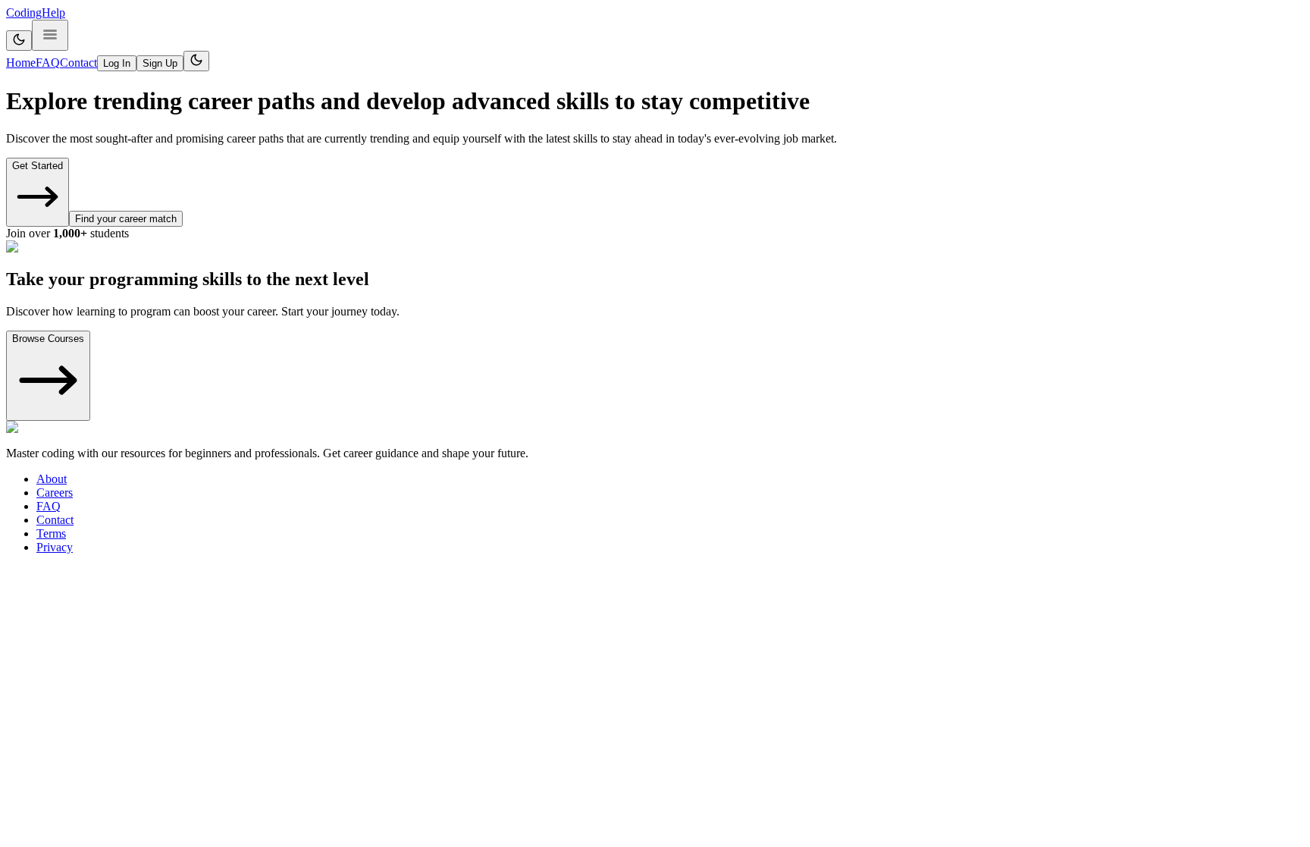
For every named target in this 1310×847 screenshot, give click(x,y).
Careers (54, 492)
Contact (78, 62)
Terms (51, 533)
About (51, 478)
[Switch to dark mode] (19, 40)
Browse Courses (48, 338)
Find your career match (126, 218)
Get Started (37, 165)
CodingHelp (35, 12)
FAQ (48, 62)
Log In (116, 63)
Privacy (54, 547)
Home (21, 62)
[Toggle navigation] (50, 35)
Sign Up (160, 63)
